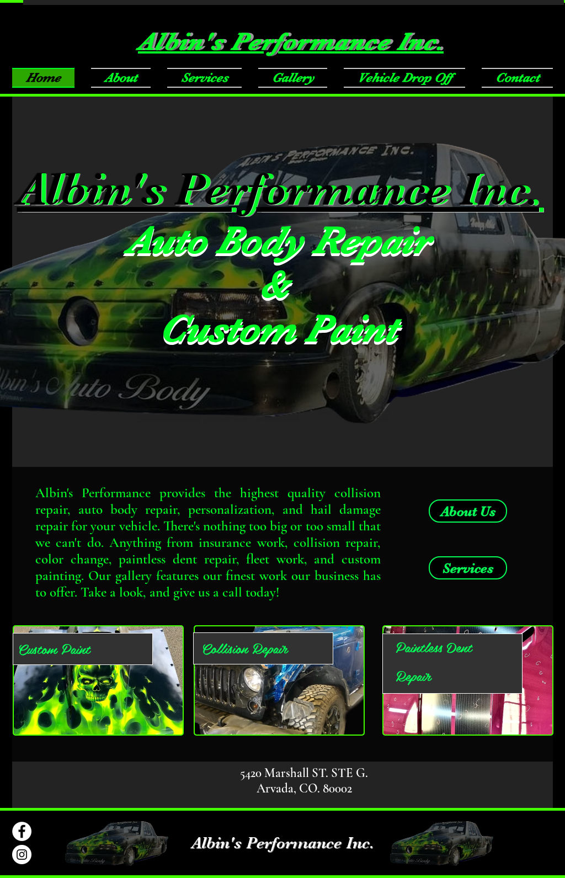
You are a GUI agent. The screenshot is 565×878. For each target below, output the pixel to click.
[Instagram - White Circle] (21, 854)
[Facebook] (21, 831)
